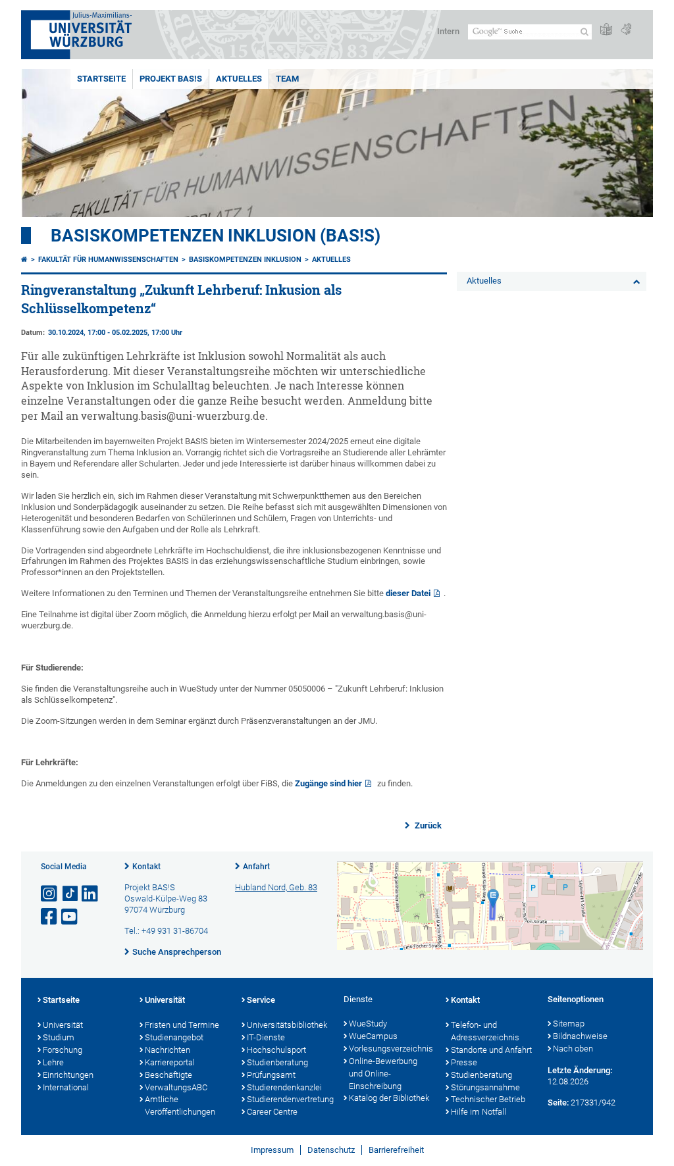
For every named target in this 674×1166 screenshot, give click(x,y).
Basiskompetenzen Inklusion (245, 259)
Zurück (427, 825)
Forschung (62, 1050)
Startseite (101, 79)
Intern (448, 31)
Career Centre (272, 1112)
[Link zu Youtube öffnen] (70, 916)
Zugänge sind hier (328, 783)
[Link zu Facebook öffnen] (50, 916)
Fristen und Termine (182, 1025)
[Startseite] (24, 259)
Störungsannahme (485, 1087)
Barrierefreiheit (396, 1150)
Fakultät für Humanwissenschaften (108, 259)
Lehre (53, 1062)
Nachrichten (167, 1050)
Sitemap (568, 1023)
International (66, 1087)
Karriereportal (170, 1062)
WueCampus (373, 1036)
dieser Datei (408, 593)
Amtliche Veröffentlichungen (180, 1105)
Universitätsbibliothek (287, 1025)
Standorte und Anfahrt (491, 1050)
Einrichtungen (68, 1075)
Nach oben (573, 1048)
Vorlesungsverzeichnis (390, 1048)
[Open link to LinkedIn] (91, 893)
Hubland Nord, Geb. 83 (276, 887)
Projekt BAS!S (171, 79)
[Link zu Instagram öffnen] (50, 893)
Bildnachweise (580, 1036)
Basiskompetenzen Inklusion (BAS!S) (215, 235)
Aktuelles (239, 79)
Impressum (272, 1150)
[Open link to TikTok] (70, 893)
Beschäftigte (168, 1075)
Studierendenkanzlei (284, 1087)
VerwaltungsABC (176, 1087)
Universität (63, 1025)
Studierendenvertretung (288, 1099)
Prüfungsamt (271, 1075)
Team (287, 79)
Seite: (558, 1102)
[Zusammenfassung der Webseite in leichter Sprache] (606, 30)
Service (261, 1000)
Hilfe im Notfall (478, 1112)
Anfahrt (256, 866)
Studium (58, 1037)
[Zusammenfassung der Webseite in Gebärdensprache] (626, 30)
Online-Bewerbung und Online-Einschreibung (383, 1073)
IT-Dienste (266, 1037)
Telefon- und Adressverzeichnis (485, 1031)
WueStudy (368, 1023)
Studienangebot (174, 1037)
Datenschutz (331, 1150)
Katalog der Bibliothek (389, 1098)
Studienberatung (277, 1062)
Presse (464, 1062)
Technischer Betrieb (488, 1099)
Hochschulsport (276, 1050)
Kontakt (146, 866)
